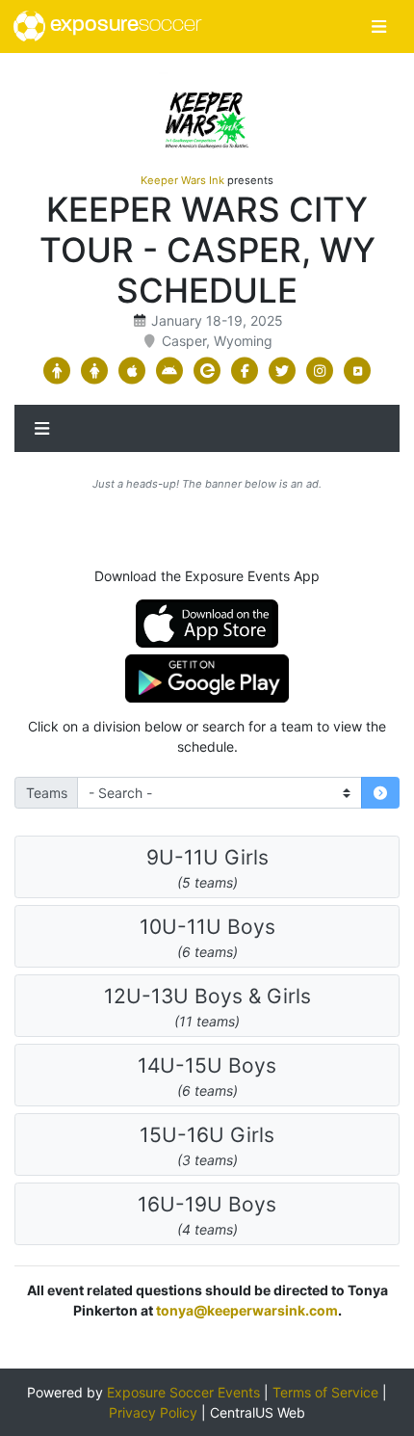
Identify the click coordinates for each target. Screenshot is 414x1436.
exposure (123, 25)
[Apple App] (132, 371)
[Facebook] (245, 371)
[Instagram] (320, 371)
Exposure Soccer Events (183, 1392)
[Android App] (170, 371)
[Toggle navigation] (379, 26)
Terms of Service (325, 1392)
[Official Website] (358, 371)
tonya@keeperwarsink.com (247, 1310)
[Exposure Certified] (207, 371)
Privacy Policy (153, 1412)
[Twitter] (282, 371)
